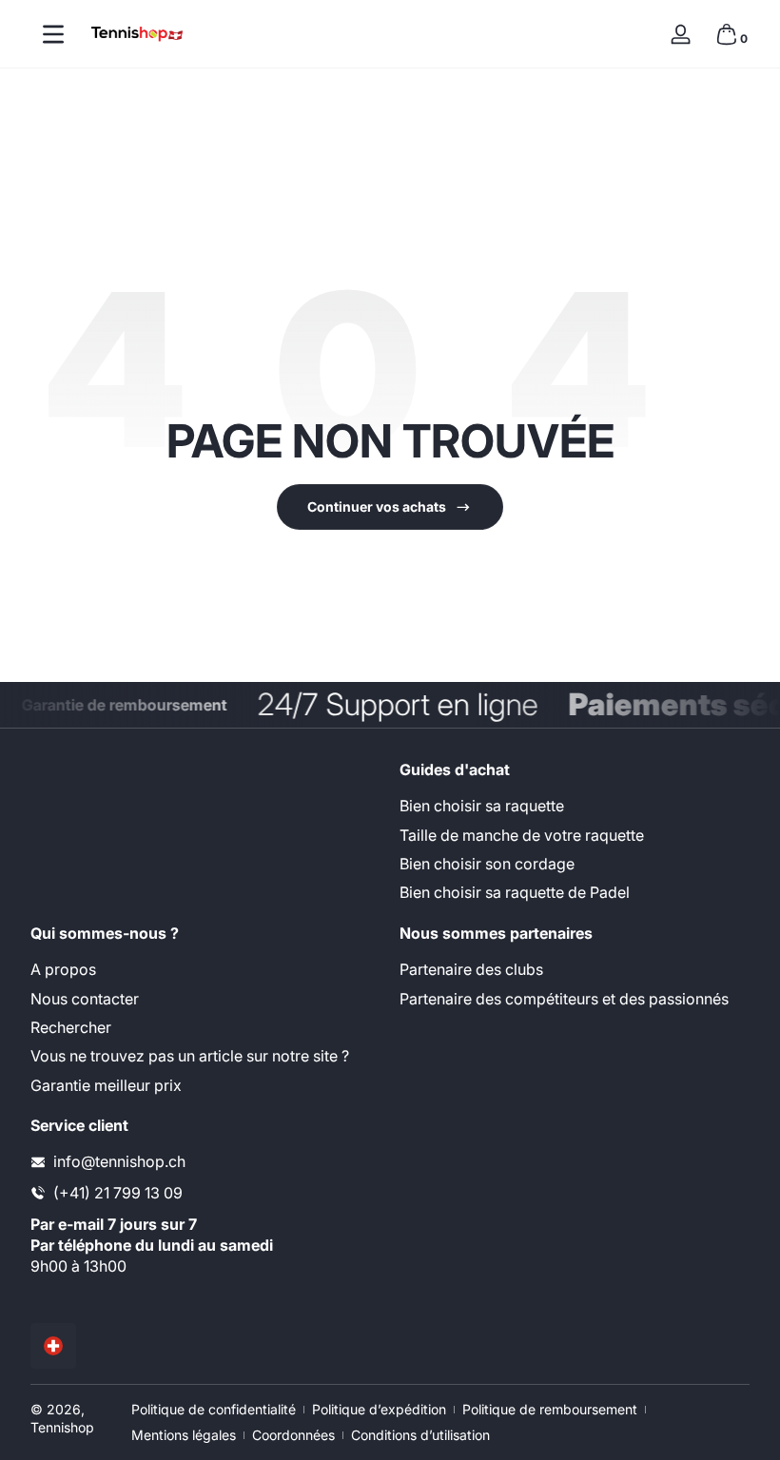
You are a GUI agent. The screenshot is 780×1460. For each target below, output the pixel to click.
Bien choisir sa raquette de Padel (515, 892)
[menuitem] (575, 805)
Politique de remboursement (549, 1409)
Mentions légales (183, 1435)
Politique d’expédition (379, 1409)
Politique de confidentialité (213, 1409)
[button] (727, 34)
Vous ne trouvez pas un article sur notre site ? (189, 1055)
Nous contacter (84, 998)
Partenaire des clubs (471, 969)
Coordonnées (293, 1435)
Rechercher (70, 1027)
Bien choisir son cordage (487, 863)
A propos (63, 969)
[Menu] (53, 34)
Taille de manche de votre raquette (522, 835)
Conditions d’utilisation (420, 1435)
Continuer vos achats (376, 506)
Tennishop (62, 1427)
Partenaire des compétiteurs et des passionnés (564, 998)
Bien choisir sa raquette (482, 805)
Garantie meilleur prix (106, 1085)
